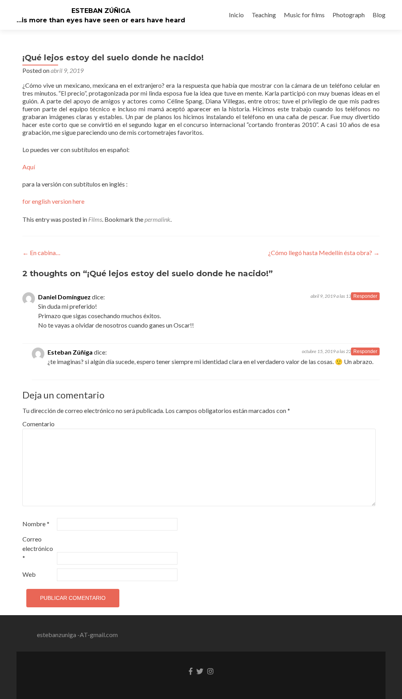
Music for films (304, 14)
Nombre (35, 523)
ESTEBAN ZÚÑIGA (100, 10)
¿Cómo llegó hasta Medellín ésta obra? (324, 252)
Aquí (28, 166)
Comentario (38, 423)
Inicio (236, 14)
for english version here (53, 201)
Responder (365, 296)
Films (95, 219)
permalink (157, 219)
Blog (379, 14)
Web (29, 574)
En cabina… (41, 252)
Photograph (349, 14)
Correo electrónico (37, 548)
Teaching (264, 14)
